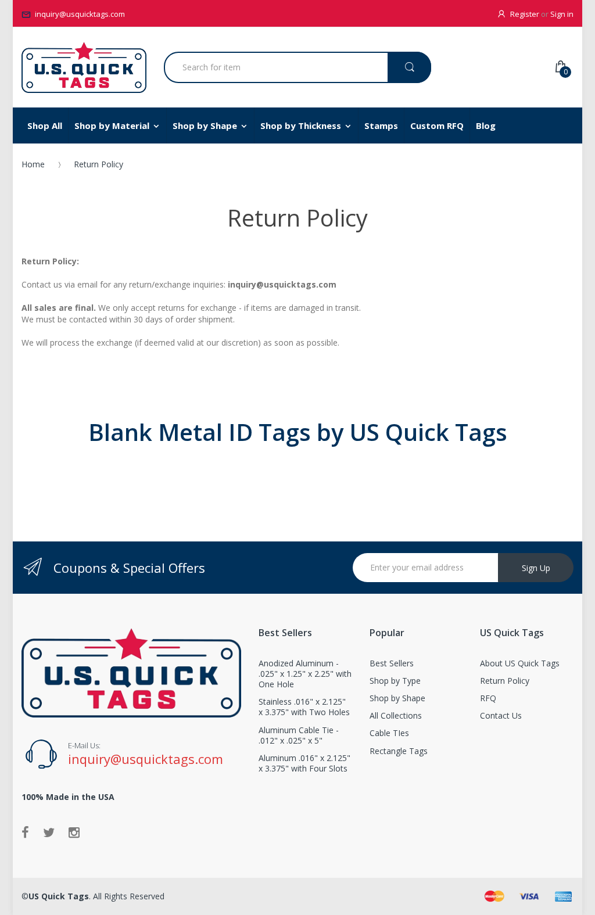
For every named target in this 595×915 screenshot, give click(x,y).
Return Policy (504, 680)
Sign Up (536, 567)
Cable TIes (389, 732)
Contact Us (501, 715)
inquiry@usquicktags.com (80, 14)
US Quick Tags (58, 896)
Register (524, 14)
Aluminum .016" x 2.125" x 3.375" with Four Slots (304, 763)
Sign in (562, 14)
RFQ (488, 698)
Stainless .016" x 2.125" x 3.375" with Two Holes (304, 706)
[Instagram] (74, 832)
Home (33, 164)
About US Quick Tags (520, 663)
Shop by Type (395, 680)
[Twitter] (49, 832)
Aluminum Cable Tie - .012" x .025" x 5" (299, 735)
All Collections (396, 715)
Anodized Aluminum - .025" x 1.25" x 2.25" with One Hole (305, 674)
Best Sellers (392, 663)
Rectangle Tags (399, 750)
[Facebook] (25, 832)
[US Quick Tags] (83, 67)
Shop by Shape (397, 698)
